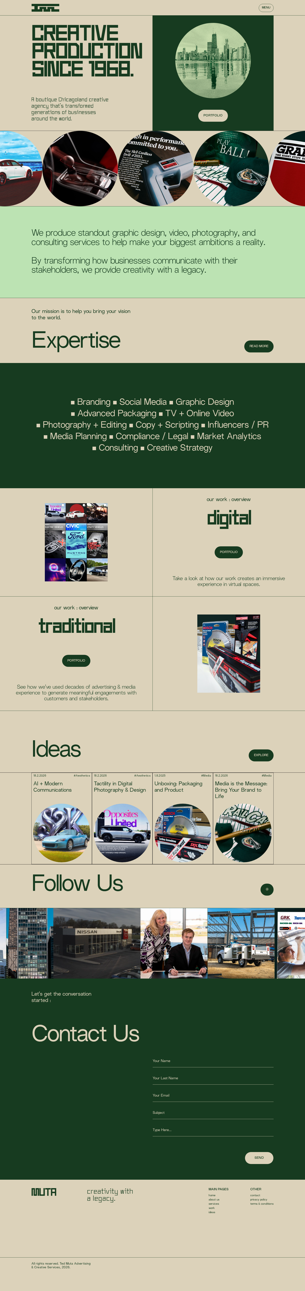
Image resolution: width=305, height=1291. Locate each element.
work (212, 1208)
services (214, 1204)
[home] (45, 8)
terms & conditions (262, 1204)
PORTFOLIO (229, 552)
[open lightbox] (40, 943)
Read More (259, 346)
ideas (212, 1212)
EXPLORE (261, 755)
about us (214, 1200)
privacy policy (258, 1200)
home (212, 1195)
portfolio (213, 115)
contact (255, 1195)
